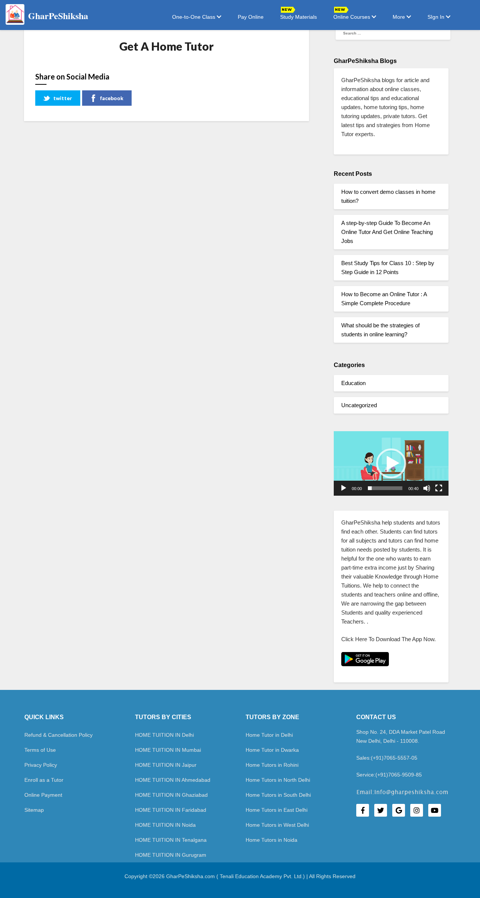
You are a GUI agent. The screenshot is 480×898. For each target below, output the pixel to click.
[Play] (343, 488)
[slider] (385, 488)
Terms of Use (40, 750)
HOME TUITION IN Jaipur (165, 765)
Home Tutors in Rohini (272, 765)
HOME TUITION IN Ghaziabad (171, 795)
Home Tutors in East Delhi (277, 810)
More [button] (399, 17)
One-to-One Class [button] (194, 17)
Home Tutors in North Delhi (278, 780)
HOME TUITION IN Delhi (164, 735)
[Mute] (426, 488)
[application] (391, 463)
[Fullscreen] (438, 488)
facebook (111, 98)
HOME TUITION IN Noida (165, 825)
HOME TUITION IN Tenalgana (171, 840)
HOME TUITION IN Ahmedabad (172, 780)
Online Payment (43, 795)
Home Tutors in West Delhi (277, 825)
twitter (62, 98)
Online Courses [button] (352, 17)
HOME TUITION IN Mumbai (168, 750)
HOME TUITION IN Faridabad (170, 810)
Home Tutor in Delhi (269, 735)
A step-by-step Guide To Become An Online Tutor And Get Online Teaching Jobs (387, 232)
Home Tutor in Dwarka (272, 750)
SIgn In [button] (437, 17)
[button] (391, 463)
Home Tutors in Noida (271, 840)
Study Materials (298, 17)
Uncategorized (359, 405)
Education (353, 383)
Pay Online (251, 17)
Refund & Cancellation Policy (58, 735)
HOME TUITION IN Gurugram (170, 855)
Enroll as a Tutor (43, 780)
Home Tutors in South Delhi (278, 795)
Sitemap (34, 810)
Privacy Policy (40, 765)
